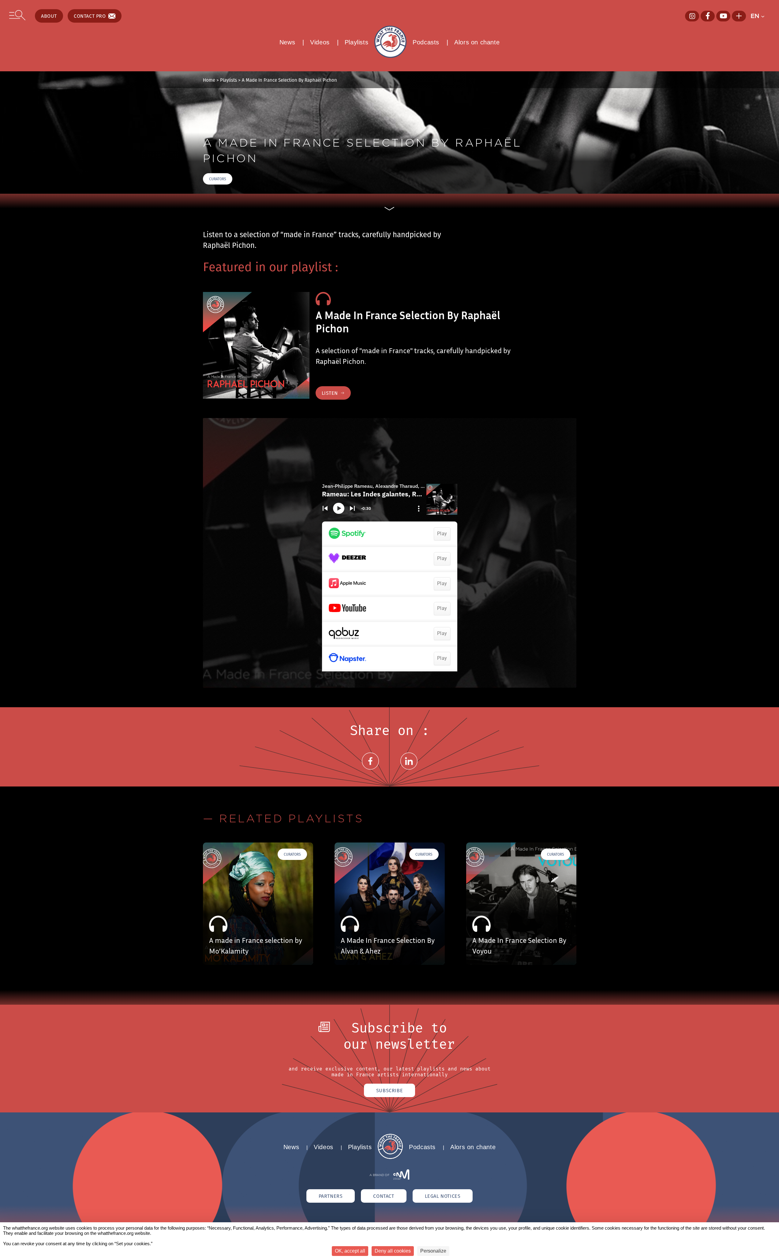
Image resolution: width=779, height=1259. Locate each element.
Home (209, 80)
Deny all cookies (393, 1250)
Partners (331, 1196)
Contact (383, 1196)
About (49, 16)
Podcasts (426, 42)
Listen (330, 393)
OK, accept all (350, 1250)
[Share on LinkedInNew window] (409, 768)
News (287, 42)
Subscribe (389, 1090)
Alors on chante (477, 42)
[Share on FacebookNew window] (370, 768)
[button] (760, 16)
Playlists (356, 42)
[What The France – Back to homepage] (390, 1157)
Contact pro (90, 16)
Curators (217, 178)
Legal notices (443, 1196)
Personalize (433, 1250)
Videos (320, 42)
